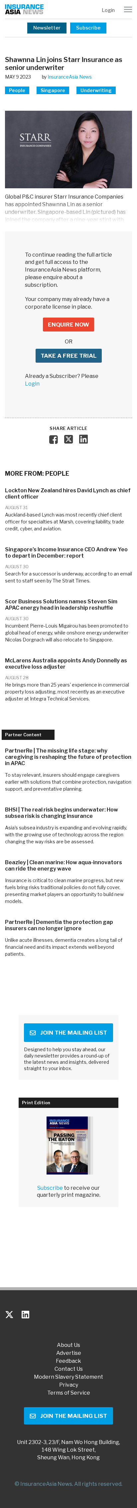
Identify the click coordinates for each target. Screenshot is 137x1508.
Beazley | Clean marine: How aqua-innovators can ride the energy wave (63, 865)
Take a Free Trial (69, 355)
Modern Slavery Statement (68, 1377)
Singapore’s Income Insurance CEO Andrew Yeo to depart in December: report (66, 552)
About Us (68, 1345)
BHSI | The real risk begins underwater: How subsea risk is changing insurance (61, 813)
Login (108, 10)
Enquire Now (68, 324)
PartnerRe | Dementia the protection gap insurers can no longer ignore (59, 925)
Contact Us (69, 1369)
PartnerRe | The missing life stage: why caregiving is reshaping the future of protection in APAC (68, 757)
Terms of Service (68, 1393)
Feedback (68, 1361)
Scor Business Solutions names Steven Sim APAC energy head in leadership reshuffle (61, 604)
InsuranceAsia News (70, 77)
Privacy (68, 1385)
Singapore (53, 90)
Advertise (68, 1353)
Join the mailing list (73, 1032)
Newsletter (47, 28)
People (17, 90)
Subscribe (88, 28)
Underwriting (96, 90)
